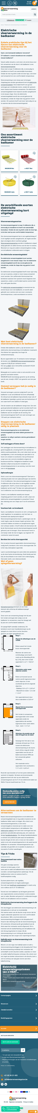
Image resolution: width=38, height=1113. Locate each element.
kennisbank (11, 468)
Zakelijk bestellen (6, 1010)
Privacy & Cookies (28, 1102)
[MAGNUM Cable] (9, 182)
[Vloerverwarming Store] (10, 9)
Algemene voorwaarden (15, 1102)
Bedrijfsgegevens (6, 1018)
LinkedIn (5, 1084)
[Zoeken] (35, 14)
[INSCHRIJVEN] (23, 1050)
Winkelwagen (34, 2)
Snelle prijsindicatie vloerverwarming (12, 1108)
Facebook (2, 1084)
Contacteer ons (9, 802)
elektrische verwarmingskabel (13, 287)
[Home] (4, 3)
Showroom (4, 1004)
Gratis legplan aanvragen (10, 1042)
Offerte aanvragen (34, 10)
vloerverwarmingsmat (8, 67)
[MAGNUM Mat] (9, 159)
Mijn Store (9, 3)
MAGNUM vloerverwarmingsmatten (23, 361)
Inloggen (3, 1028)
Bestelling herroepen (7, 1035)
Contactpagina (6, 995)
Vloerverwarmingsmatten (9, 243)
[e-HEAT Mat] (28, 159)
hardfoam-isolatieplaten (18, 885)
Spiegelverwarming (7, 607)
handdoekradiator (11, 835)
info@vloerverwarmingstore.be (16, 1079)
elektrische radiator (7, 830)
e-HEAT (8, 366)
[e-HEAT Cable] (28, 182)
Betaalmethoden (19, 1091)
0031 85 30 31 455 (15, 3)
